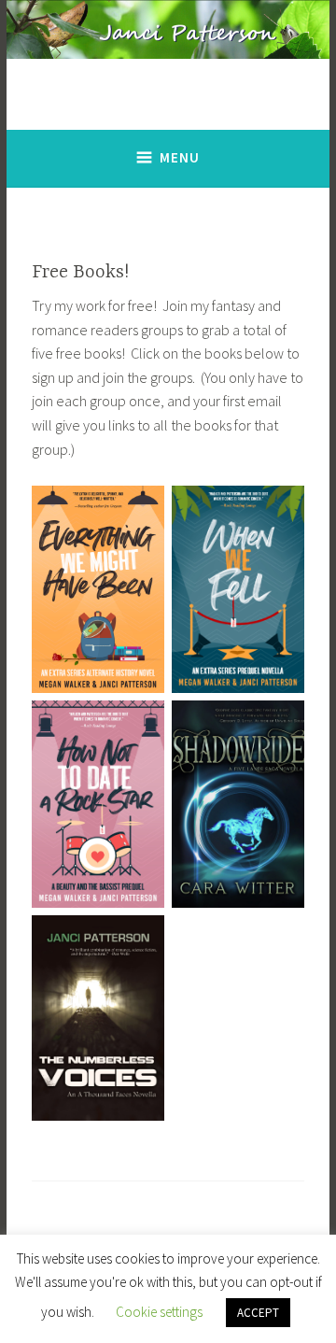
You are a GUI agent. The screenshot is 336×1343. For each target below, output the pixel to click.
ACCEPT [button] (258, 1313)
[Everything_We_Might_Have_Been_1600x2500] (98, 589)
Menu (180, 157)
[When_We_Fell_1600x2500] (238, 589)
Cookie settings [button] (159, 1312)
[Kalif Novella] (98, 1018)
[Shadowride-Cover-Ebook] (238, 804)
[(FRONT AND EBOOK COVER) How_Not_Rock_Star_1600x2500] (98, 804)
